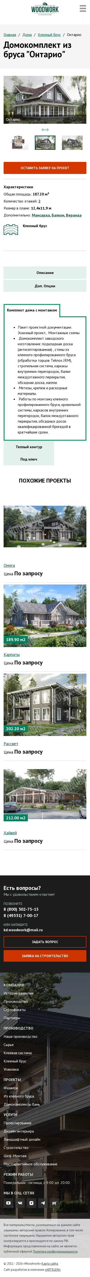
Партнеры (12, 1017)
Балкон (58, 215)
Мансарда (41, 215)
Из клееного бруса (19, 1096)
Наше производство (20, 1036)
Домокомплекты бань (22, 1104)
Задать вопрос (45, 942)
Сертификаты (15, 1009)
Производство (16, 1001)
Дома (27, 34)
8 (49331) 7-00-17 (21, 915)
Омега (9, 565)
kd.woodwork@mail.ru (23, 929)
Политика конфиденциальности (55, 1251)
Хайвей (10, 833)
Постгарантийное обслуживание (30, 1164)
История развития (18, 993)
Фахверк (11, 1087)
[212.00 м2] (45, 793)
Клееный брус (49, 34)
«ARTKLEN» (52, 1270)
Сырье (9, 1044)
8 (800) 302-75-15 (21, 909)
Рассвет (11, 743)
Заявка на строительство (45, 956)
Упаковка (11, 1069)
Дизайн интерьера (19, 1131)
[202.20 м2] (45, 704)
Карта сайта (50, 1264)
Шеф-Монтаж (15, 1155)
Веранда (74, 215)
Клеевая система (18, 1052)
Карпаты (12, 654)
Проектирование (17, 1122)
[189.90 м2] (45, 615)
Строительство (16, 1147)
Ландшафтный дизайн (22, 1139)
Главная (10, 34)
